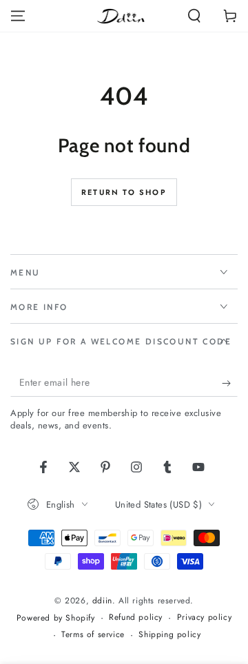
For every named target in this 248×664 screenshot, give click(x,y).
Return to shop (124, 192)
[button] (194, 16)
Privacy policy (204, 617)
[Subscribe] (230, 383)
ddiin (102, 600)
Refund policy (136, 617)
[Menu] (18, 16)
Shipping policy (169, 635)
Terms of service (93, 635)
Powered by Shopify (56, 618)
